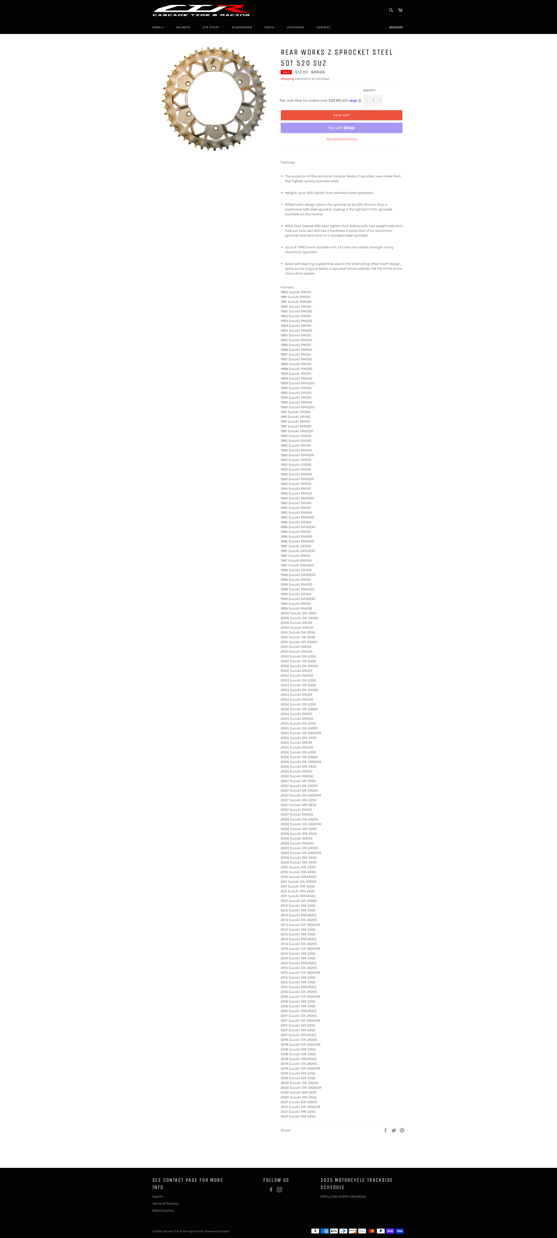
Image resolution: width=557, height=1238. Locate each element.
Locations (296, 27)
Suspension (242, 27)
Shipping (287, 79)
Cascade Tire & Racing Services (183, 1231)
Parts (270, 27)
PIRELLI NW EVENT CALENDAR (343, 1196)
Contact (324, 27)
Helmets (183, 27)
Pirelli (158, 27)
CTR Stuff (211, 27)
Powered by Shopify (217, 1231)
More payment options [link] (341, 139)
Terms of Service (165, 1203)
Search (157, 1196)
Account (396, 27)
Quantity (369, 90)
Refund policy (163, 1210)
